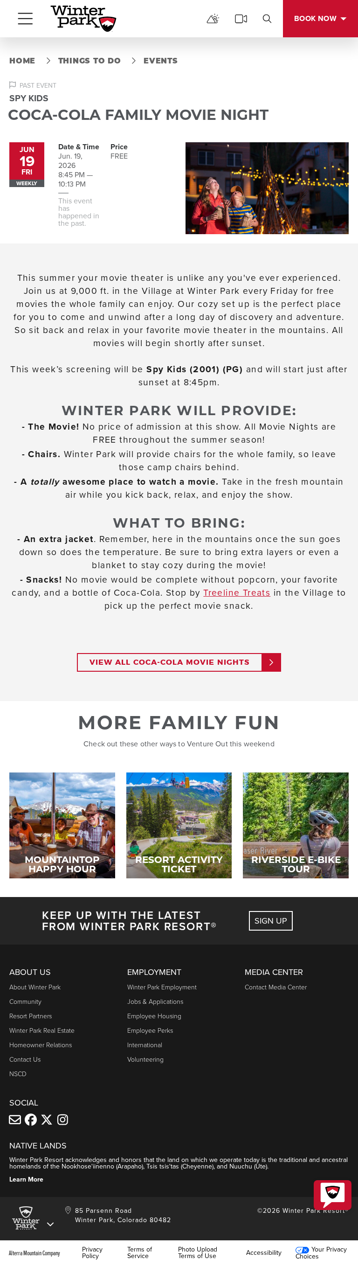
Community (25, 1002)
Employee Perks (150, 1031)
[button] (332, 1195)
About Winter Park (35, 987)
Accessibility (264, 1253)
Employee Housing (154, 1016)
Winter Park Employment (162, 987)
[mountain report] (213, 18)
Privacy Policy (92, 1252)
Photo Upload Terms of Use (197, 1252)
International (144, 1045)
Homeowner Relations (40, 1045)
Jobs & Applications (155, 1002)
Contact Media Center (276, 987)
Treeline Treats (236, 592)
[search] (267, 18)
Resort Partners (30, 1016)
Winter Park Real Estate (42, 1031)
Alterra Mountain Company (34, 1253)
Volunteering (145, 1059)
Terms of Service (139, 1252)
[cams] (241, 18)
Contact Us (25, 1059)
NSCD (18, 1074)
